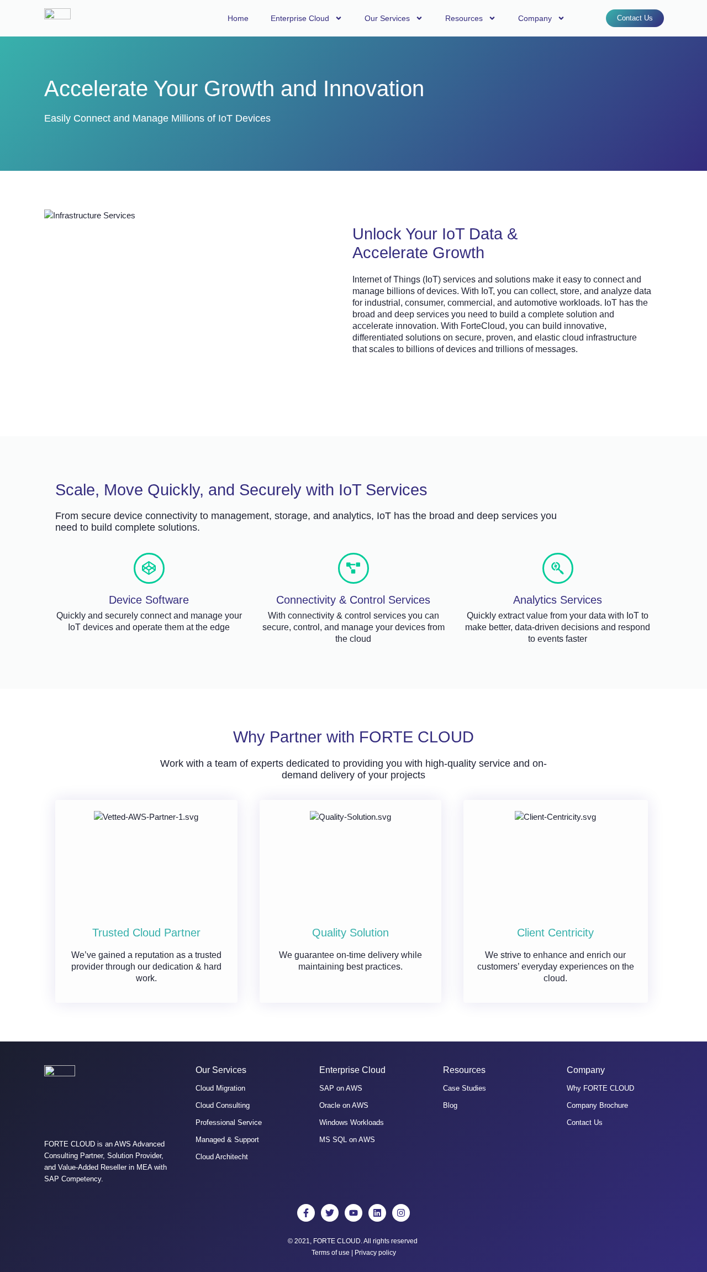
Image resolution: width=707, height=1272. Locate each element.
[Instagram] (401, 1213)
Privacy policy (375, 1253)
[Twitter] (330, 1213)
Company (535, 18)
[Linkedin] (377, 1213)
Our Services (387, 18)
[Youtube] (353, 1213)
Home (238, 18)
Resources (464, 18)
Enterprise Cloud (300, 18)
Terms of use (331, 1253)
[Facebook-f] (306, 1213)
